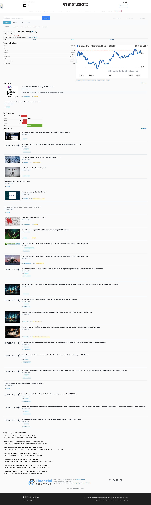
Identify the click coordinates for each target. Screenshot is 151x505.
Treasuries (45, 27)
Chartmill (8, 107)
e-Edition (118, 11)
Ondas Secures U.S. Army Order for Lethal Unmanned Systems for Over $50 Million (49, 394)
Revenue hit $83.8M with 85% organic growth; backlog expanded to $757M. (43, 92)
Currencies (28, 27)
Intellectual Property (46, 336)
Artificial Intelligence (37, 162)
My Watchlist (130, 18)
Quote (34, 39)
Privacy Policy (76, 483)
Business (38, 11)
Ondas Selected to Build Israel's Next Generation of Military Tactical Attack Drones (49, 299)
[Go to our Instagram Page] (31, 501)
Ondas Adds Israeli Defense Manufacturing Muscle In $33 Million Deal (46, 132)
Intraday (78, 80)
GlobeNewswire (26, 250)
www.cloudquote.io (80, 479)
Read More (143, 128)
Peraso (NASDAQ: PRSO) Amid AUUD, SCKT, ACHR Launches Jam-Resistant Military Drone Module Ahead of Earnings (61, 327)
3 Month (94, 80)
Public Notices (31, 2)
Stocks (15, 22)
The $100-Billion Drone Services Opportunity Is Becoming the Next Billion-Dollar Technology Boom (55, 243)
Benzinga (25, 139)
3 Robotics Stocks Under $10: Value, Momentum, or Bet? (41, 157)
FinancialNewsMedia (27, 263)
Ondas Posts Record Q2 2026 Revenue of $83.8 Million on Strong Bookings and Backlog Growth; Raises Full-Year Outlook (62, 269)
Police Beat (68, 11)
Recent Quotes (117, 18)
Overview (15, 27)
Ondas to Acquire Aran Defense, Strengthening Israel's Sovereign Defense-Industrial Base (52, 144)
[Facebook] (113, 482)
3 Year (103, 80)
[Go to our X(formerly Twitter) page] (28, 501)
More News (143, 83)
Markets (7, 22)
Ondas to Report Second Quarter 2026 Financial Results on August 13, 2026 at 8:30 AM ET (52, 419)
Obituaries (78, 11)
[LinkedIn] (117, 482)
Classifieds (88, 11)
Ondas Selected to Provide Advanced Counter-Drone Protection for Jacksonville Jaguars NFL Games (55, 355)
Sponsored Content (106, 11)
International (36, 27)
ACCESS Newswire (27, 151)
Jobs (96, 11)
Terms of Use (118, 500)
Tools (28, 22)
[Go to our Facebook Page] (24, 501)
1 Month (88, 80)
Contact (112, 500)
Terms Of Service (86, 483)
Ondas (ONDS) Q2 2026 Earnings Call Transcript (39, 87)
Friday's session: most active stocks (17, 181)
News (31, 11)
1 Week (83, 80)
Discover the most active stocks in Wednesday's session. (24, 383)
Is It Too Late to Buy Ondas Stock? (34, 168)
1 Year (99, 80)
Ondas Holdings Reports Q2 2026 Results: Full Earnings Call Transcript (46, 230)
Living (60, 11)
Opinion (53, 11)
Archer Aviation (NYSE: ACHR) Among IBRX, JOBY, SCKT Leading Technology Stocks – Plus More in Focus (57, 312)
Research (112, 39)
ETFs (22, 22)
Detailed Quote (142, 43)
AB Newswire (26, 321)
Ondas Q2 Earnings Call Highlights (34, 192)
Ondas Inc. (26, 149)
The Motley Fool (26, 96)
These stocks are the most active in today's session (23, 102)
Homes (25, 2)
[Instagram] (121, 482)
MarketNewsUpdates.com (29, 248)
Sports (46, 11)
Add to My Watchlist (33, 37)
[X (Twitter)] (110, 482)
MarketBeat (26, 162)
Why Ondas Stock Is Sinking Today (34, 218)
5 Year (108, 80)
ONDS (33, 31)
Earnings (36, 96)
